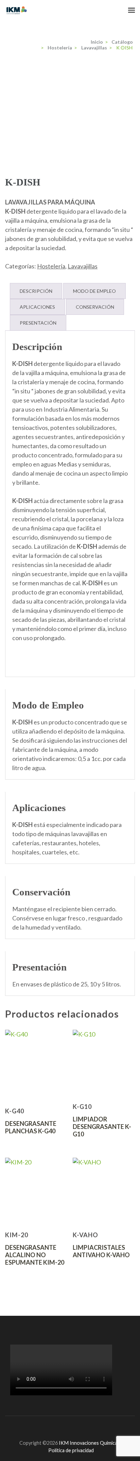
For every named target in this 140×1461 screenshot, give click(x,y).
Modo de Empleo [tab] (94, 291)
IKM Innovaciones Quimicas (89, 1443)
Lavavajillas (83, 266)
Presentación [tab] (38, 323)
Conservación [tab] (95, 307)
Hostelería (51, 266)
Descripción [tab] (36, 291)
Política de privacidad (71, 1450)
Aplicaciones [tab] (37, 307)
